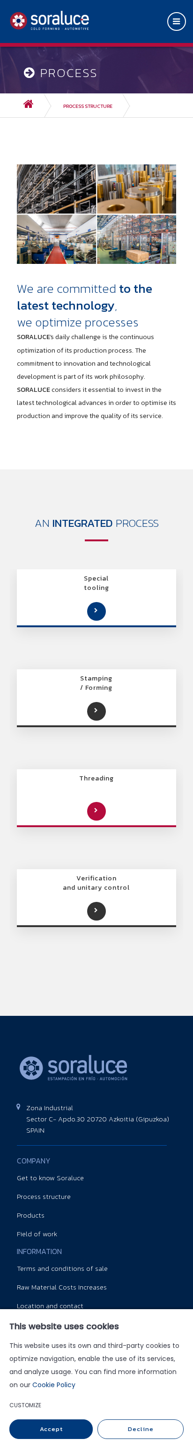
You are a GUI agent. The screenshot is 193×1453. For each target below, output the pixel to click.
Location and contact (50, 1305)
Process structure (87, 106)
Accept (51, 1429)
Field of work (37, 1233)
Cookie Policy (53, 1384)
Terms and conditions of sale (62, 1268)
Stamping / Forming (96, 683)
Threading (96, 778)
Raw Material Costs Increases (62, 1287)
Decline (141, 1429)
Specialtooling (96, 583)
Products (31, 1215)
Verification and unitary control (96, 883)
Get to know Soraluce (50, 1177)
